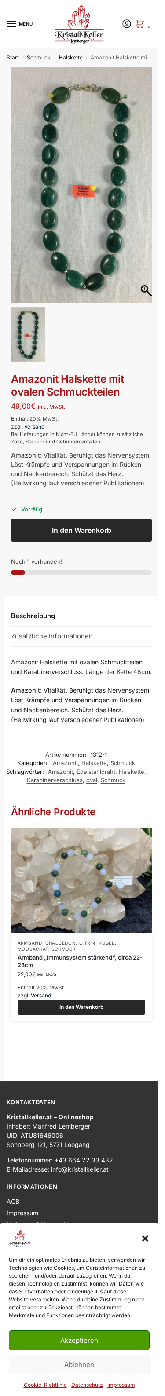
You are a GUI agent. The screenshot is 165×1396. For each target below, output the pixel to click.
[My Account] (126, 24)
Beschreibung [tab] (33, 602)
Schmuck (39, 57)
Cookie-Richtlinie (45, 1384)
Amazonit (65, 749)
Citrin (87, 929)
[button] (145, 1238)
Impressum (121, 1384)
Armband (30, 929)
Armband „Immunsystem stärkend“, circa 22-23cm (80, 948)
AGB (13, 1188)
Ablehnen (79, 1364)
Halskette (71, 57)
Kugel (107, 929)
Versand (34, 413)
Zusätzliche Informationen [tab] (52, 623)
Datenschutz (87, 1384)
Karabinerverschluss (55, 766)
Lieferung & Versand (36, 1211)
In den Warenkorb (81, 517)
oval (91, 766)
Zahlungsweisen (30, 1222)
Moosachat (33, 935)
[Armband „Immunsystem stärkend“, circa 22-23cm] (81, 867)
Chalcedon (60, 929)
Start (13, 57)
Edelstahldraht (96, 758)
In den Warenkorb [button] (81, 993)
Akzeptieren (79, 1340)
